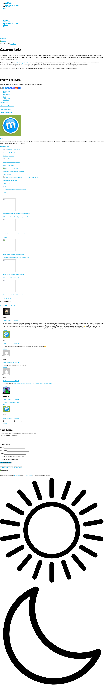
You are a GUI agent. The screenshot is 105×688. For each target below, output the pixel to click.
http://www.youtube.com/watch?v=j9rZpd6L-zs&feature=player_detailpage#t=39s (33, 383)
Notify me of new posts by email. (10, 459)
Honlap (2, 453)
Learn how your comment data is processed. (16, 466)
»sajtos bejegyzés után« (22, 63)
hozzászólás (5, 444)
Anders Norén (28, 475)
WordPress (17, 475)
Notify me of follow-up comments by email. (13, 456)
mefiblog (8, 2)
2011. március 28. (11, 418)
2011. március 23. (7, 98)
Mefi (4, 97)
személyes (13, 44)
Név (1, 447)
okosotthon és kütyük (12, 5)
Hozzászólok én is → (8, 305)
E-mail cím (3, 450)
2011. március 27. (11, 399)
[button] (52, 583)
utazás (7, 7)
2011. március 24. (11, 320)
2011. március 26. (11, 381)
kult (4, 8)
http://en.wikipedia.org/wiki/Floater (11, 402)
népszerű (8, 3)
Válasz (5, 330)
